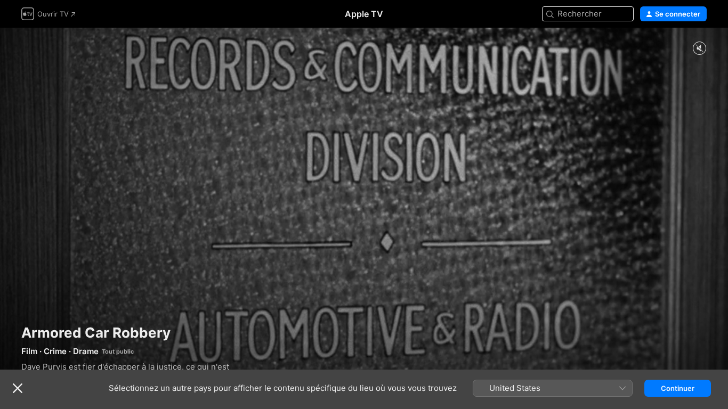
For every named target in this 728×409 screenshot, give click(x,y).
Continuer (677, 388)
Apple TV (364, 14)
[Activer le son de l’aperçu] (699, 48)
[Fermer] (17, 388)
